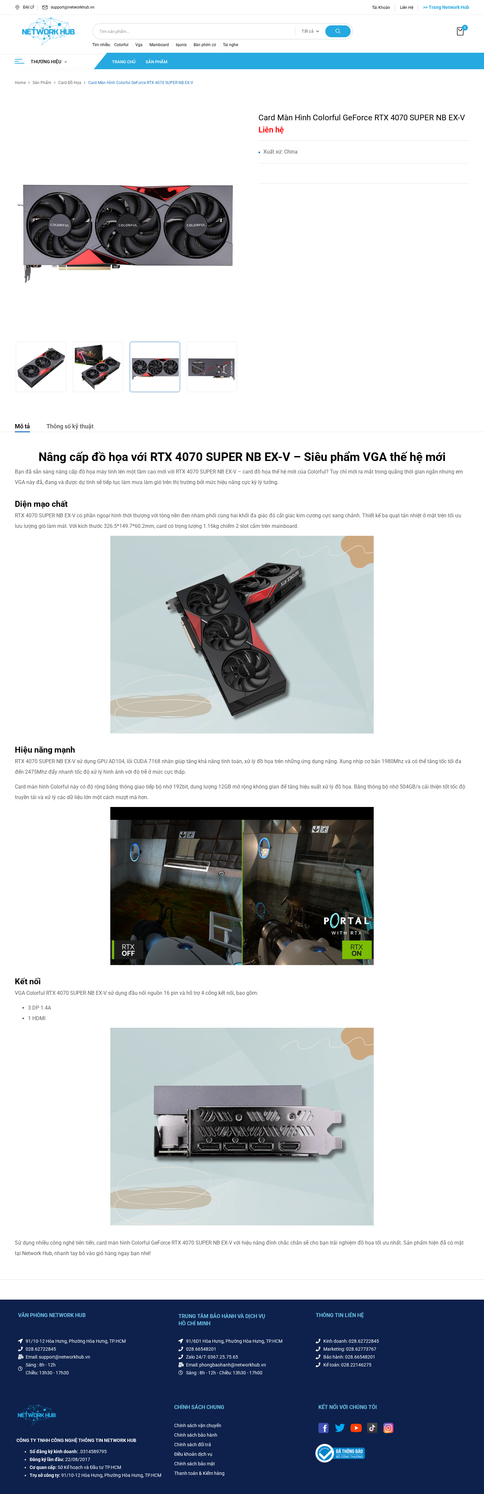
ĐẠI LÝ (28, 7)
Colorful (121, 45)
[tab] (22, 427)
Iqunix (181, 45)
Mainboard (159, 45)
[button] (461, 31)
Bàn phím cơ (205, 45)
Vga (139, 45)
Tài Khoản (381, 7)
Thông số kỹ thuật (70, 426)
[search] (338, 31)
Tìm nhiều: (101, 45)
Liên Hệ (406, 7)
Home (20, 82)
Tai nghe (230, 45)
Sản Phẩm (42, 82)
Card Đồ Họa (69, 82)
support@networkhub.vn (72, 7)
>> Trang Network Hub (446, 7)
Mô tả (22, 426)
